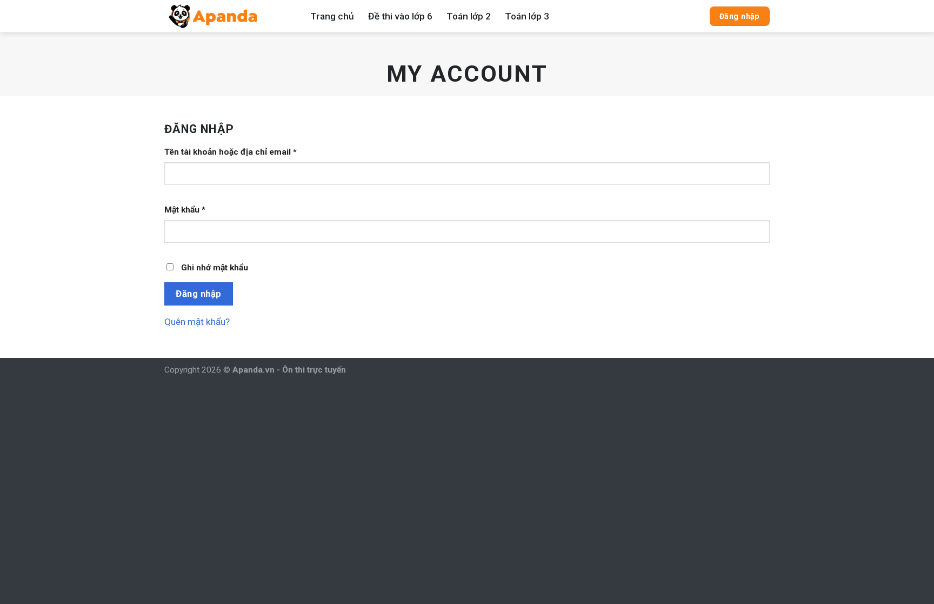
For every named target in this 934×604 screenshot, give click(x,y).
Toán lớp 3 (527, 16)
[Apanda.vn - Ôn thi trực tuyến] (229, 16)
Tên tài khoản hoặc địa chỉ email (230, 152)
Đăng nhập (199, 293)
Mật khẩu (184, 210)
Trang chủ (332, 16)
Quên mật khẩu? (197, 321)
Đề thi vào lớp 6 (400, 16)
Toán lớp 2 (468, 16)
